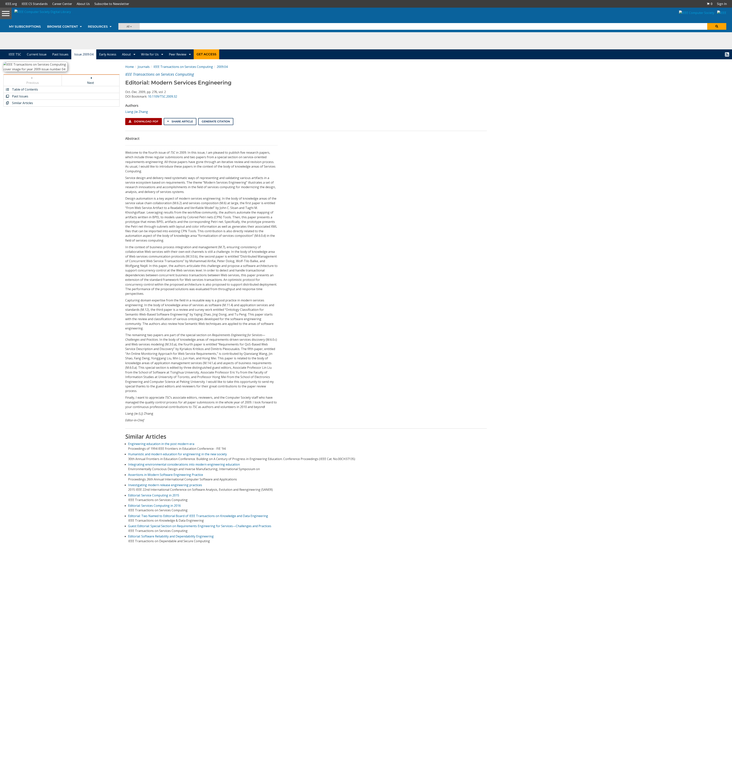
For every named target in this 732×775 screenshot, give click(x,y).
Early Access (107, 54)
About (127, 54)
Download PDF (145, 121)
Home (129, 67)
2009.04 (222, 67)
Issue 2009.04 (83, 54)
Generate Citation (216, 121)
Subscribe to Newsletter (111, 4)
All (128, 26)
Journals (144, 67)
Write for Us (150, 54)
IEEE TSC (15, 54)
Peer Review (178, 54)
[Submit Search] (716, 26)
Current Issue (37, 54)
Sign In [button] (722, 4)
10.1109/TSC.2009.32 (162, 96)
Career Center (62, 4)
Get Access (206, 54)
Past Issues (60, 54)
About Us (83, 4)
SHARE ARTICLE (182, 121)
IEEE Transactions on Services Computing (183, 67)
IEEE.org (11, 4)
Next (90, 83)
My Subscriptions (25, 26)
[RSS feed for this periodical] (727, 54)
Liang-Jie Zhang (136, 112)
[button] (709, 4)
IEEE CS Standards (35, 4)
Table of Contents (24, 89)
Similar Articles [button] (22, 103)
